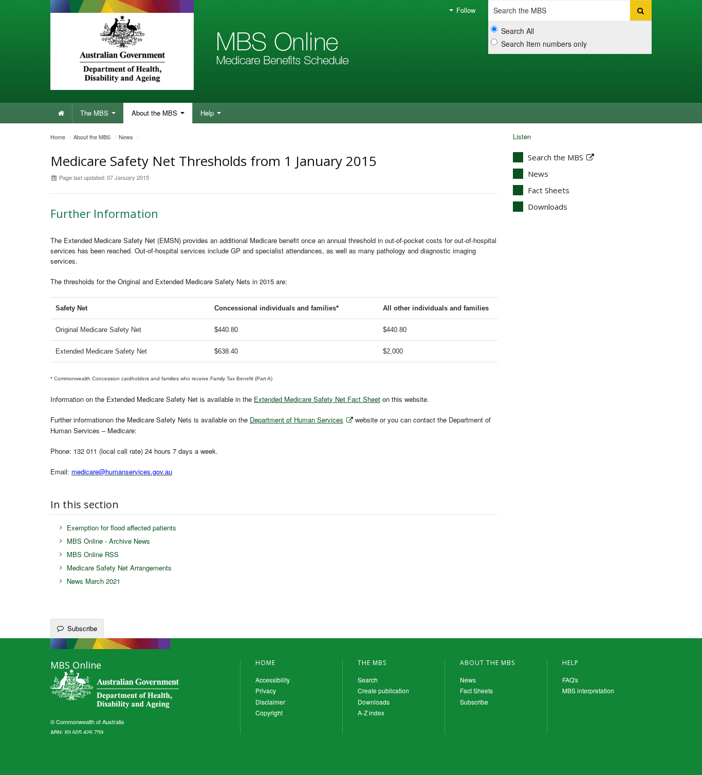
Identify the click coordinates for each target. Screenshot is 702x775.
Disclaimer (270, 701)
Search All (517, 31)
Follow (464, 10)
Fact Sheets (548, 190)
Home (57, 137)
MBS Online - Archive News (108, 541)
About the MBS (155, 113)
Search (368, 679)
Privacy (265, 690)
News (126, 137)
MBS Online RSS (93, 554)
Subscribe (82, 628)
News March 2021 (93, 581)
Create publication (383, 690)
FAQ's (570, 679)
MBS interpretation (588, 690)
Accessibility (272, 679)
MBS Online (114, 688)
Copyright (269, 712)
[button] (670, 765)
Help (208, 113)
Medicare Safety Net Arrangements (119, 568)
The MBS (95, 113)
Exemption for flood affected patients (121, 527)
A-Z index (371, 712)
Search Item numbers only (544, 44)
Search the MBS (555, 157)
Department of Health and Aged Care (122, 48)
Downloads (547, 206)
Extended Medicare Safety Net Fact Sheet (317, 399)
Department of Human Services (296, 420)
